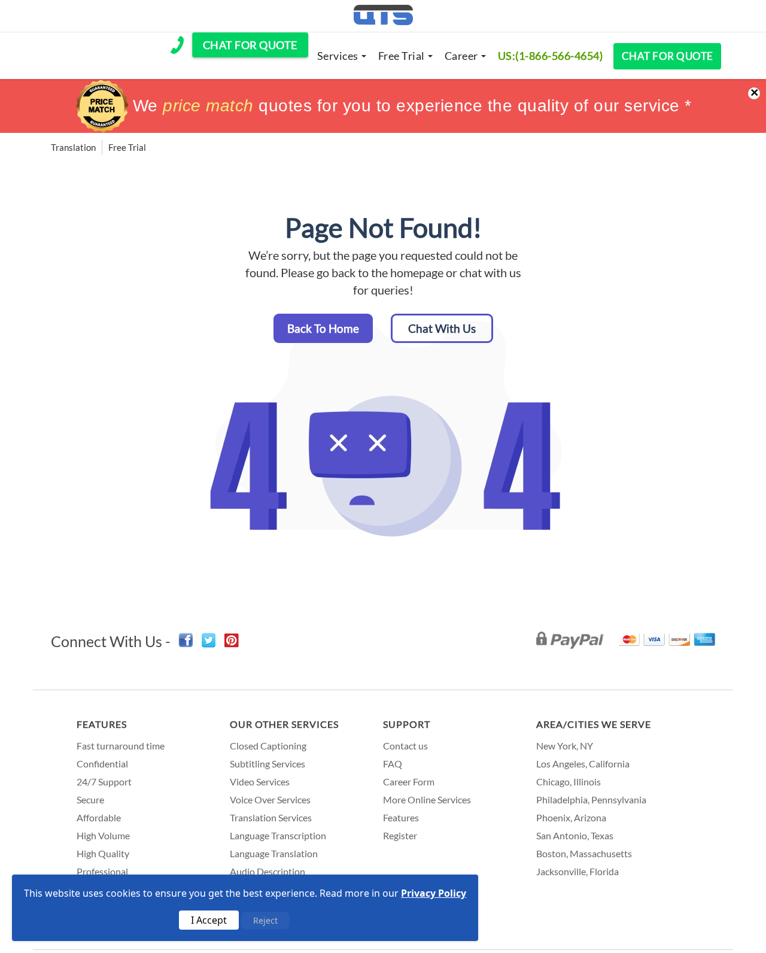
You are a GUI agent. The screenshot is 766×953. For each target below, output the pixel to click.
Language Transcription (278, 835)
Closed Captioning (268, 745)
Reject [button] (265, 920)
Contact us (405, 745)
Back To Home (323, 328)
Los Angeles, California (583, 763)
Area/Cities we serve (593, 724)
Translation (73, 147)
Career (461, 55)
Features (102, 724)
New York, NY (564, 745)
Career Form (408, 781)
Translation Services (271, 817)
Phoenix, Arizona (571, 817)
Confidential (102, 763)
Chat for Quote (667, 56)
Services (337, 55)
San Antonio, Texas (574, 835)
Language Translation (274, 853)
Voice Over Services (270, 799)
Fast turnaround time (121, 745)
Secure (90, 799)
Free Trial (401, 55)
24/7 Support (104, 781)
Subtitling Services (267, 763)
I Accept (209, 920)
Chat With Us (442, 328)
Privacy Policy (433, 893)
